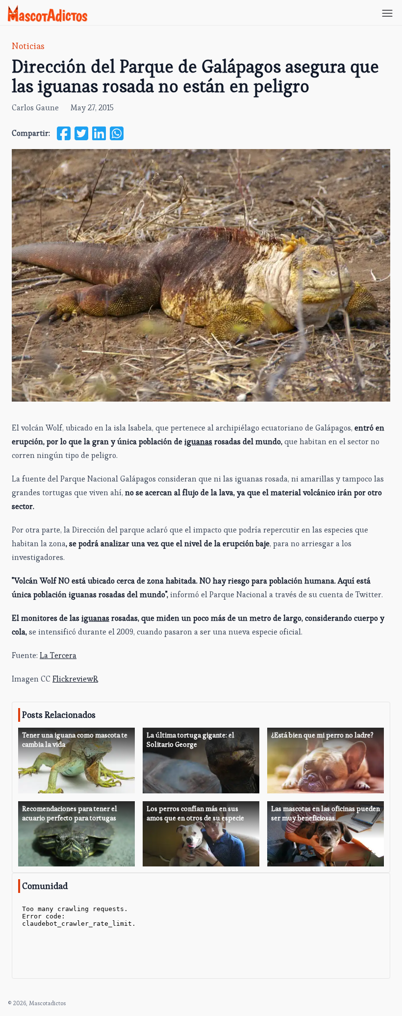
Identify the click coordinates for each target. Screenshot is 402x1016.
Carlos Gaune (35, 107)
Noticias (28, 45)
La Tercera (58, 655)
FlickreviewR (75, 679)
